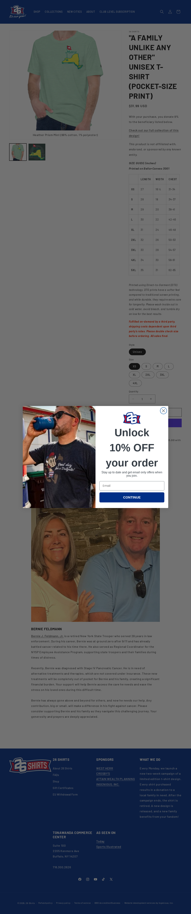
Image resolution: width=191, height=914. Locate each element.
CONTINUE (132, 497)
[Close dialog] (163, 410)
